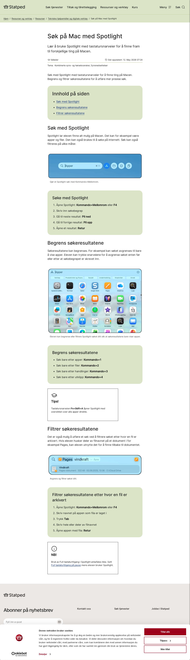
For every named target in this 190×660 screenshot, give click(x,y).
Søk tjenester (54, 7)
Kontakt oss (84, 608)
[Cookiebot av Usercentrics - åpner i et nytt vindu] (19, 654)
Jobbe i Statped (160, 608)
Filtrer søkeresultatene (70, 113)
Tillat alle (165, 632)
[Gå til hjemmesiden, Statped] (14, 7)
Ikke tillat (165, 649)
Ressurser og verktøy (114, 7)
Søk (177, 7)
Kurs (135, 7)
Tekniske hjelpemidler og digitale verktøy (68, 18)
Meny (163, 7)
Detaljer (43, 654)
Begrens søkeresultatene (71, 107)
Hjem (6, 18)
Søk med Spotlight (67, 101)
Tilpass (163, 640)
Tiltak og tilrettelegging (81, 7)
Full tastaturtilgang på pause (66, 565)
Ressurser (40, 18)
